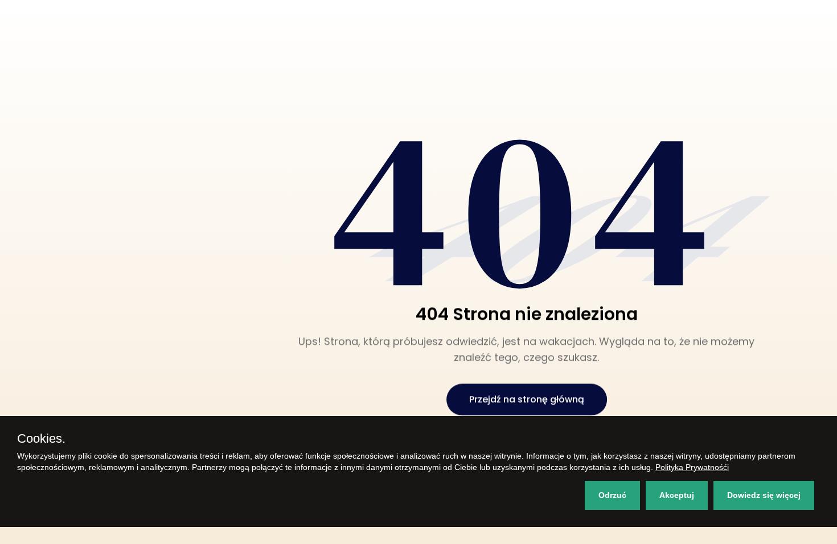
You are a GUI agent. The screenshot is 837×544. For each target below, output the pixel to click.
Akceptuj (676, 495)
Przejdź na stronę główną (526, 399)
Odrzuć (612, 495)
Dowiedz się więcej (764, 495)
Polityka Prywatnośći (692, 467)
